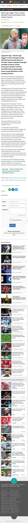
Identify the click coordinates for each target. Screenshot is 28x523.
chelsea (15, 178)
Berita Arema (14, 503)
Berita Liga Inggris (15, 490)
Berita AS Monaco (6, 512)
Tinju (14, 440)
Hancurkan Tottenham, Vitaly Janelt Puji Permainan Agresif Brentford (19, 288)
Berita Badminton (6, 494)
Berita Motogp (6, 492)
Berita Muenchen (15, 508)
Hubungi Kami (13, 486)
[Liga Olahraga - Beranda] (14, 2)
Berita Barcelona (6, 506)
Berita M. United (6, 498)
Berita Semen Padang (15, 501)
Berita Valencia (15, 509)
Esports (14, 457)
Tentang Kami (5, 484)
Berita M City (14, 512)
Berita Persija (13, 500)
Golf (14, 449)
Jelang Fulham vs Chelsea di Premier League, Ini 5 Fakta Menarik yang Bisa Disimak (19, 248)
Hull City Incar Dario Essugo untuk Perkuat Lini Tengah (19, 256)
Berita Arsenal (6, 500)
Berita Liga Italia (14, 492)
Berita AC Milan (6, 511)
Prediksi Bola (15, 475)
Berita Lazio (14, 506)
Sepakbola (9, 5)
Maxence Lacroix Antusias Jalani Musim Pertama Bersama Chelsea (19, 267)
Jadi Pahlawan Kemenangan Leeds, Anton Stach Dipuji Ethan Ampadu (19, 298)
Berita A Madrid (15, 511)
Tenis (14, 414)
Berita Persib (13, 498)
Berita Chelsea (6, 503)
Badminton (22, 5)
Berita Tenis (5, 497)
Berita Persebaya (14, 505)
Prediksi (3, 5)
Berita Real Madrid (6, 508)
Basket (14, 397)
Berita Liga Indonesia (15, 497)
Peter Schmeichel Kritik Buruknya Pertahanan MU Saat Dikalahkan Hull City (12, 171)
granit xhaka (4, 180)
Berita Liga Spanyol (15, 494)
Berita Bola (5, 490)
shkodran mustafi (14, 180)
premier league (22, 178)
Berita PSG (5, 505)
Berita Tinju (5, 495)
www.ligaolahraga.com (16, 521)
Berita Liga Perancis (15, 495)
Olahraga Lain (16, 466)
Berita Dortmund (6, 509)
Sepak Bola (15, 388)
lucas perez (22, 180)
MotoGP (15, 5)
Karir (18, 486)
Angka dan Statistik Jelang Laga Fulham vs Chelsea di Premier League (19, 278)
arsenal (10, 178)
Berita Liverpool (6, 501)
